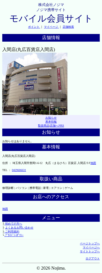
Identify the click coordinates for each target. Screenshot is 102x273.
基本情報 (51, 121)
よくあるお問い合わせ (19, 227)
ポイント (34, 26)
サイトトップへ (90, 251)
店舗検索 (68, 26)
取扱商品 (43, 125)
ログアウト (93, 258)
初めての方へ (13, 223)
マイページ (51, 26)
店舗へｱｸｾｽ (57, 125)
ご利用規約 (11, 231)
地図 (93, 163)
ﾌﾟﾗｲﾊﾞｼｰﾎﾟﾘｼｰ (14, 235)
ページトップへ (90, 243)
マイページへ (91, 247)
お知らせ (51, 117)
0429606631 (19, 170)
